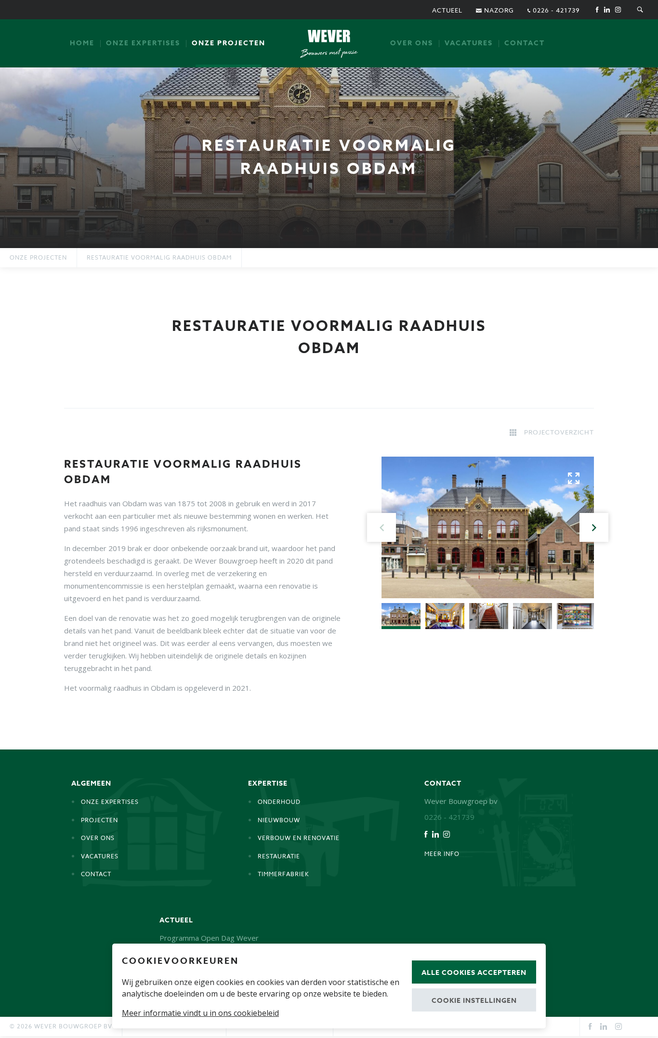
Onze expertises (143, 43)
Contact (524, 43)
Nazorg (498, 10)
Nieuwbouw (279, 820)
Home (82, 43)
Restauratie (279, 856)
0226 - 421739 (555, 10)
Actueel (447, 10)
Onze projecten (228, 43)
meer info (442, 854)
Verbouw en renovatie (299, 838)
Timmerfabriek (283, 874)
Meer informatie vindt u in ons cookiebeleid (200, 1013)
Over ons (411, 43)
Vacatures (469, 43)
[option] (329, 157)
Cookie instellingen (474, 1001)
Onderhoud (279, 802)
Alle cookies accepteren (473, 973)
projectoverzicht (559, 432)
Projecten (99, 820)
